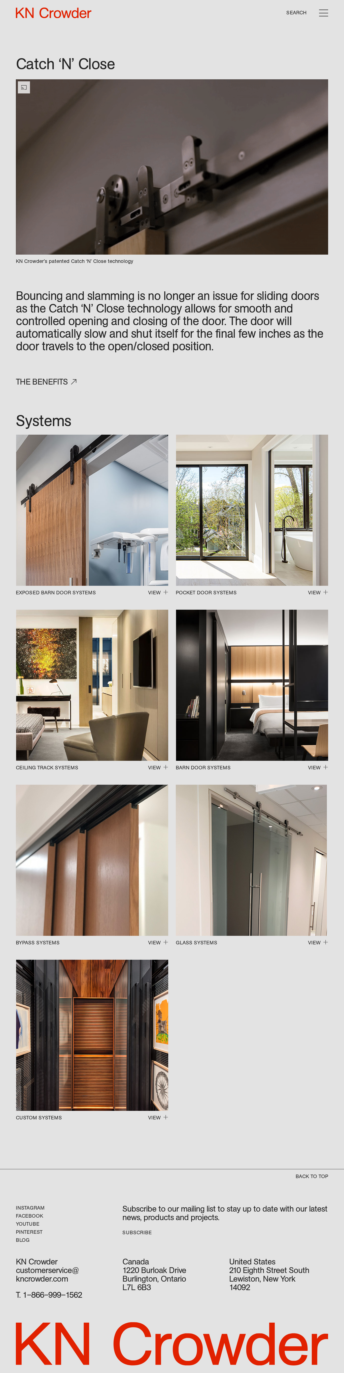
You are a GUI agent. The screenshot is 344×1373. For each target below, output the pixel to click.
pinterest (29, 1232)
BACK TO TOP (312, 1176)
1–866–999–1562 (52, 1295)
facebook (29, 1216)
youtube (27, 1224)
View (154, 593)
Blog (22, 1240)
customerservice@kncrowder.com (47, 1275)
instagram (30, 1208)
